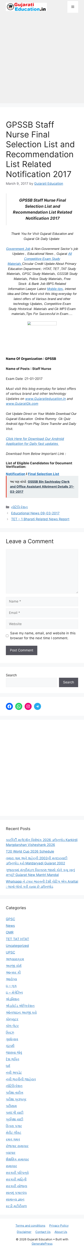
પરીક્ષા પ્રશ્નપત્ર (16, 1099)
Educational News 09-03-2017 (35, 513)
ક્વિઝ (10, 1032)
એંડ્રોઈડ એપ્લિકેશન (20, 1006)
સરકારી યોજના (16, 1186)
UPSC (10, 952)
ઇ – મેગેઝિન (14, 992)
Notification (15, 474)
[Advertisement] (42, 60)
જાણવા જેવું (14, 1052)
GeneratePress (42, 1243)
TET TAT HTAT (17, 939)
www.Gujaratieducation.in (45, 399)
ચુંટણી (10, 1046)
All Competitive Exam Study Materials (40, 259)
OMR (9, 932)
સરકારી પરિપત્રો (17, 1173)
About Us (61, 1232)
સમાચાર (11, 1166)
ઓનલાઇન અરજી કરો (21, 1012)
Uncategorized (17, 946)
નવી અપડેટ (14, 1072)
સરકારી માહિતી (16, 1179)
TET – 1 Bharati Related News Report (40, 519)
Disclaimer (24, 1232)
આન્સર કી (13, 972)
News (10, 926)
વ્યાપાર (10, 1153)
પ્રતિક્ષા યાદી (14, 1119)
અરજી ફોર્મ (13, 966)
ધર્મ (8, 1066)
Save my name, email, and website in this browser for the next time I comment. (43, 635)
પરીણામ (11, 1106)
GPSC (10, 919)
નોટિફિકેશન (19, 507)
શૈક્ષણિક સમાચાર (17, 1159)
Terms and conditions (30, 1225)
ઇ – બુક (11, 986)
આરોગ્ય (11, 979)
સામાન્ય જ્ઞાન (15, 1199)
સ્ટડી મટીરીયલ (16, 1206)
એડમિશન (12, 999)
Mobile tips (55, 289)
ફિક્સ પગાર (14, 1126)
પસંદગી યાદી (14, 1113)
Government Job (18, 249)
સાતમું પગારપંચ (16, 1193)
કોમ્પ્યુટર (12, 1019)
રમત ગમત (13, 1139)
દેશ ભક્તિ (12, 1059)
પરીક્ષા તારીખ (14, 1093)
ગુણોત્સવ (12, 1039)
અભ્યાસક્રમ (15, 959)
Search (11, 675)
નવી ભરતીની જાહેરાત (21, 1079)
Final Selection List (43, 474)
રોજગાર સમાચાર (17, 1146)
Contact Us (43, 1232)
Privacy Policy (59, 1225)
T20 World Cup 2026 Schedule (30, 851)
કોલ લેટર (12, 1026)
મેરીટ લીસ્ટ (13, 1133)
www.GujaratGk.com (22, 404)
